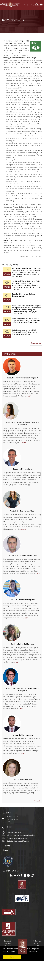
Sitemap (5, 850)
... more (28, 396)
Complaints (8, 941)
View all (37, 801)
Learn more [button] (32, 952)
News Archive (36, 343)
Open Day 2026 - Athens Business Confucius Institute (23, 295)
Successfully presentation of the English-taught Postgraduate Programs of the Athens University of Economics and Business (27, 320)
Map (8, 821)
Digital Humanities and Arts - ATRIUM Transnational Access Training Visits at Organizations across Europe (24, 332)
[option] (22, 273)
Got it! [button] (12, 957)
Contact (9, 827)
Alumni (23, 5)
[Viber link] (32, 876)
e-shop (31, 5)
